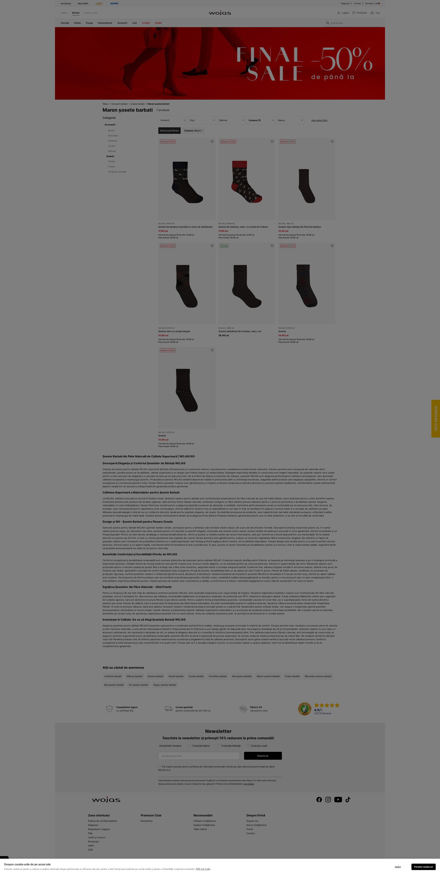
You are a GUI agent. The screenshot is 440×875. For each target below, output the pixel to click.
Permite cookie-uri (423, 867)
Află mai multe (203, 869)
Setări (398, 867)
